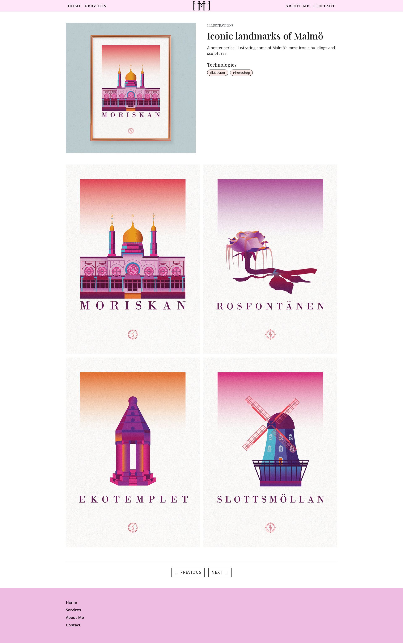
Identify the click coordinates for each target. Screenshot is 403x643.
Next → (220, 572)
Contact (324, 5)
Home (74, 5)
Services (96, 5)
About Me (297, 5)
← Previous (188, 572)
